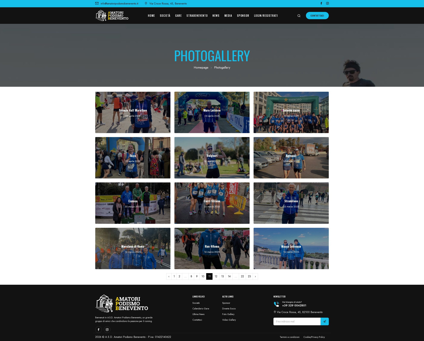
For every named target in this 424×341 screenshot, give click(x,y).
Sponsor (243, 16)
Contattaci (317, 15)
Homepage (201, 67)
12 (216, 276)
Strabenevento (197, 16)
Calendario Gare (200, 308)
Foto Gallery (228, 314)
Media (228, 16)
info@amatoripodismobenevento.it (119, 3)
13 (222, 276)
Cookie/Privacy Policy (314, 337)
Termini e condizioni (289, 337)
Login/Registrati (266, 16)
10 (203, 276)
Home (151, 16)
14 (229, 276)
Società (165, 16)
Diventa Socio (229, 308)
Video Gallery (229, 319)
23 (249, 276)
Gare (178, 16)
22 (242, 276)
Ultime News (198, 314)
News (215, 16)
